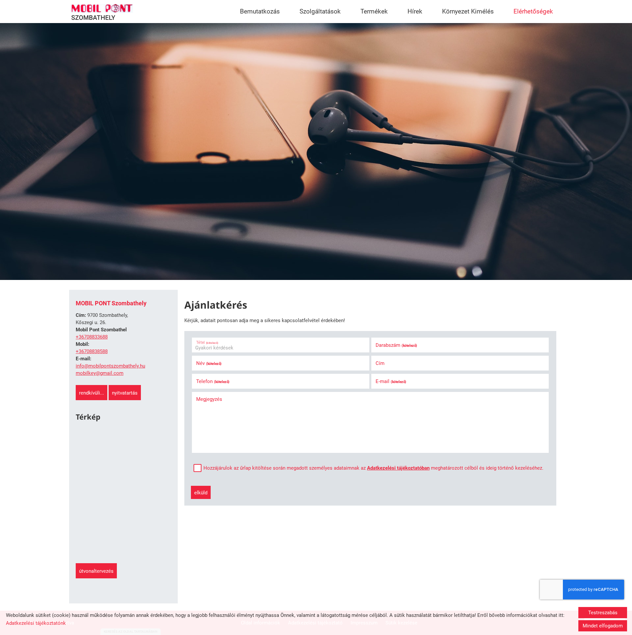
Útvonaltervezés (96, 571)
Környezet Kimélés (468, 11)
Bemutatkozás (260, 11)
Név (209, 363)
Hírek (415, 11)
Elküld (200, 493)
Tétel (207, 342)
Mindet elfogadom (603, 626)
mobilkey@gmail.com (99, 373)
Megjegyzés (209, 399)
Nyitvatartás (125, 393)
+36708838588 (92, 351)
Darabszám (396, 345)
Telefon (212, 381)
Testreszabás (603, 613)
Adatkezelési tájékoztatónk (36, 623)
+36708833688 (92, 337)
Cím (380, 363)
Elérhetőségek (533, 11)
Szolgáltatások (320, 11)
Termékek (374, 11)
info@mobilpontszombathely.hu (110, 366)
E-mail (391, 381)
